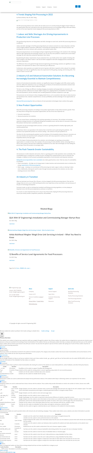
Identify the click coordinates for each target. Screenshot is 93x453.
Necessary (4, 348)
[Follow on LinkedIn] (76, 6)
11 (23, 268)
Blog (35, 17)
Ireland (41, 297)
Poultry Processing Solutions (75, 296)
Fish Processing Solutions (74, 298)
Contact (55, 7)
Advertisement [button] (4, 407)
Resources (51, 301)
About (30, 289)
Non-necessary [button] (3, 355)
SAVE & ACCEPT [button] (4, 450)
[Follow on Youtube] (79, 6)
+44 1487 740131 (15, 295)
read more (12, 224)
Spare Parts (51, 294)
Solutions (38, 7)
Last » (28, 268)
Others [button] (1, 442)
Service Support (53, 291)
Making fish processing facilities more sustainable (29, 160)
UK (29, 298)
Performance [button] (3, 375)
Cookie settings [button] (45, 331)
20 (25, 268)
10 (22, 268)
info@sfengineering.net (19, 292)
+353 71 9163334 (17, 290)
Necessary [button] (2, 347)
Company (49, 7)
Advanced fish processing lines (24, 101)
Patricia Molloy (22, 17)
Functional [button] (2, 361)
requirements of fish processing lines (31, 165)
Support (44, 7)
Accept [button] (52, 331)
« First (17, 268)
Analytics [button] (2, 380)
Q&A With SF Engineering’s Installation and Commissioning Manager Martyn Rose (44, 218)
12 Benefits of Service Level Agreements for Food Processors (35, 254)
